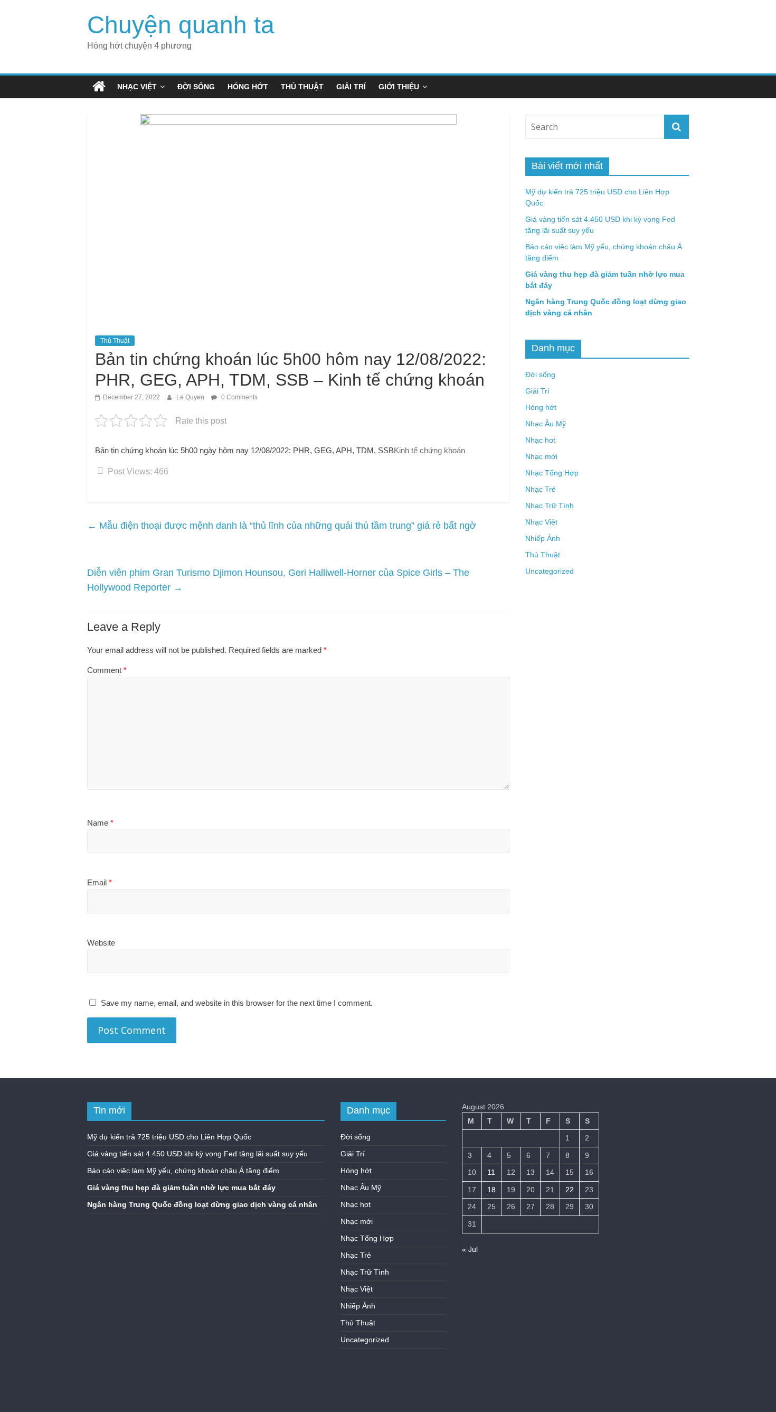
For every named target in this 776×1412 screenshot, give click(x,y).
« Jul (470, 1249)
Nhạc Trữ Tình (549, 505)
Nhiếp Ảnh (542, 538)
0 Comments (239, 397)
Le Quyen (191, 397)
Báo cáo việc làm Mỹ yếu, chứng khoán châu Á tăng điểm (183, 1170)
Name (100, 822)
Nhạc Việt (137, 86)
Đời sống (196, 86)
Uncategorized (549, 571)
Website (101, 942)
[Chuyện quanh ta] (99, 87)
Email (99, 882)
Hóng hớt (248, 86)
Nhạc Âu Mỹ (545, 423)
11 (491, 1172)
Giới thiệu (398, 86)
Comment (107, 670)
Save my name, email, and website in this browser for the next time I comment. (237, 1002)
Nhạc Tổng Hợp (552, 473)
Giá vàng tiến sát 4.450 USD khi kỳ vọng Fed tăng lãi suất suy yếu (197, 1153)
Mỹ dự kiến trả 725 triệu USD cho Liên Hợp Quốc (169, 1137)
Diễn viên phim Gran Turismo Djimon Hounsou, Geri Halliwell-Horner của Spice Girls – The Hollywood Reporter (278, 580)
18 (491, 1189)
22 (569, 1189)
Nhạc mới (541, 456)
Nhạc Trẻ (540, 489)
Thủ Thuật (302, 86)
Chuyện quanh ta (181, 25)
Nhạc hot (540, 440)
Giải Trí (351, 86)
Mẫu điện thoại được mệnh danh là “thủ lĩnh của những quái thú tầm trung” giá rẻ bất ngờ (281, 525)
